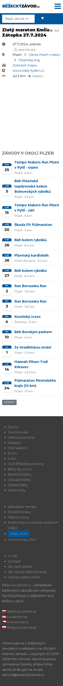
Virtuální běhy (19, 480)
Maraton (37, 76)
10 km (13, 453)
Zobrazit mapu (25, 65)
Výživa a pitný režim (24, 577)
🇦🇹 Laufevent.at (14, 617)
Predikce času (19, 512)
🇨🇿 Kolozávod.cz (15, 622)
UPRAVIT (9, 402)
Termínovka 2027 (22, 540)
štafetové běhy (19, 474)
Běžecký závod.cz (16, 585)
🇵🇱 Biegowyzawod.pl (19, 627)
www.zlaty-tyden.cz (28, 71)
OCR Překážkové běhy (26, 464)
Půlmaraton (17, 448)
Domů (13, 427)
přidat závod (18, 533)
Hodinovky (16, 490)
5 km (12, 459)
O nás (12, 556)
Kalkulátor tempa (22, 507)
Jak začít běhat (20, 567)
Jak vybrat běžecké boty (27, 572)
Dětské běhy (18, 485)
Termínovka (18, 432)
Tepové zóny (18, 517)
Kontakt (14, 561)
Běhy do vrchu (20, 469)
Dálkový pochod (21, 437)
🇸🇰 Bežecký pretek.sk (19, 611)
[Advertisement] (31, 112)
